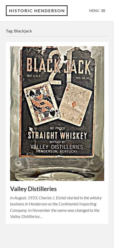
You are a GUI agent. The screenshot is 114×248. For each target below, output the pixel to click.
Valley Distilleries (33, 188)
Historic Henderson (37, 10)
